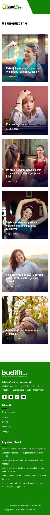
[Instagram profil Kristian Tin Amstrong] (17, 396)
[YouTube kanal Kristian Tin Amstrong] (23, 396)
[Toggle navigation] (44, 7)
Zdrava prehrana (8, 412)
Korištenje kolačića (35, 505)
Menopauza (6, 431)
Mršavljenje (6, 426)
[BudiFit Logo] (12, 7)
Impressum (12, 505)
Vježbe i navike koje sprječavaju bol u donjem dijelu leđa (24, 448)
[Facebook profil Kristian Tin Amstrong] (4, 396)
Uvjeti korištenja (22, 505)
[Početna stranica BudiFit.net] (23, 372)
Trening (5, 422)
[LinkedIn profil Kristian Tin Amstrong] (10, 396)
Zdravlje (5, 417)
